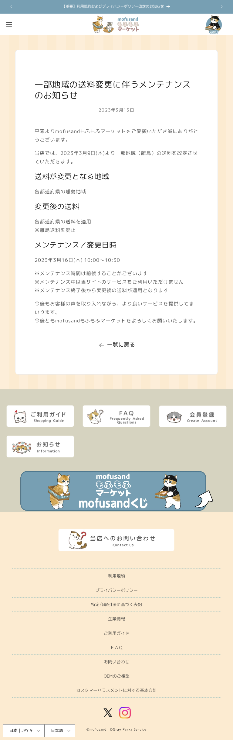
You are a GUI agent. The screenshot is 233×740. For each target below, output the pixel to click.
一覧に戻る (121, 344)
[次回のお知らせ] (221, 6)
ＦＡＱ (116, 647)
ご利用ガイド (116, 633)
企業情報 (116, 619)
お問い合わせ (116, 662)
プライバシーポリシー (116, 590)
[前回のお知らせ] (11, 6)
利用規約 (116, 576)
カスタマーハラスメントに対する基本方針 (116, 690)
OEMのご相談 (117, 676)
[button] (9, 24)
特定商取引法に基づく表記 (116, 604)
